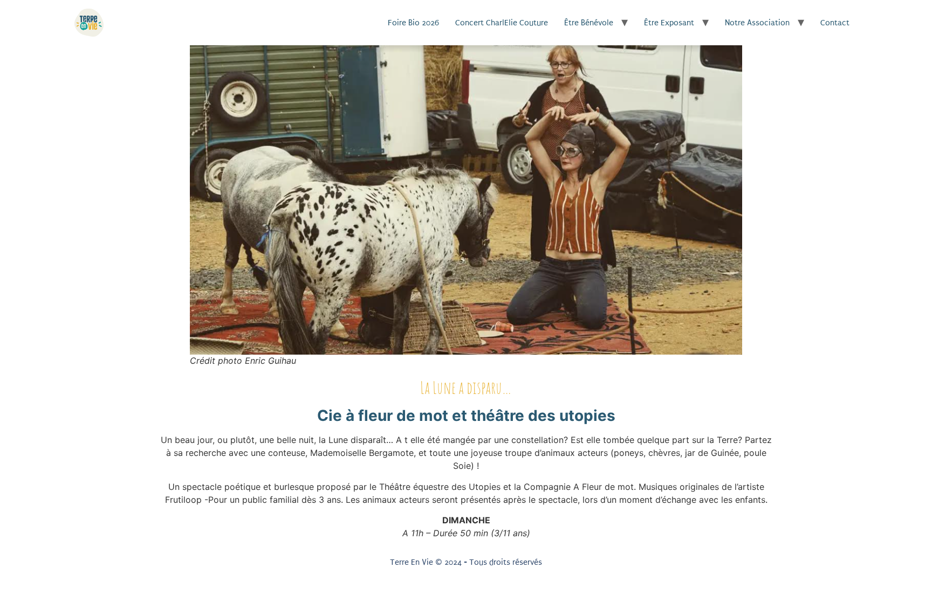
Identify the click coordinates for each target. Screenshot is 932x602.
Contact (834, 22)
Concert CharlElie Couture (501, 22)
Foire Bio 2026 (413, 22)
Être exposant (669, 22)
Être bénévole (588, 22)
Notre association (757, 22)
